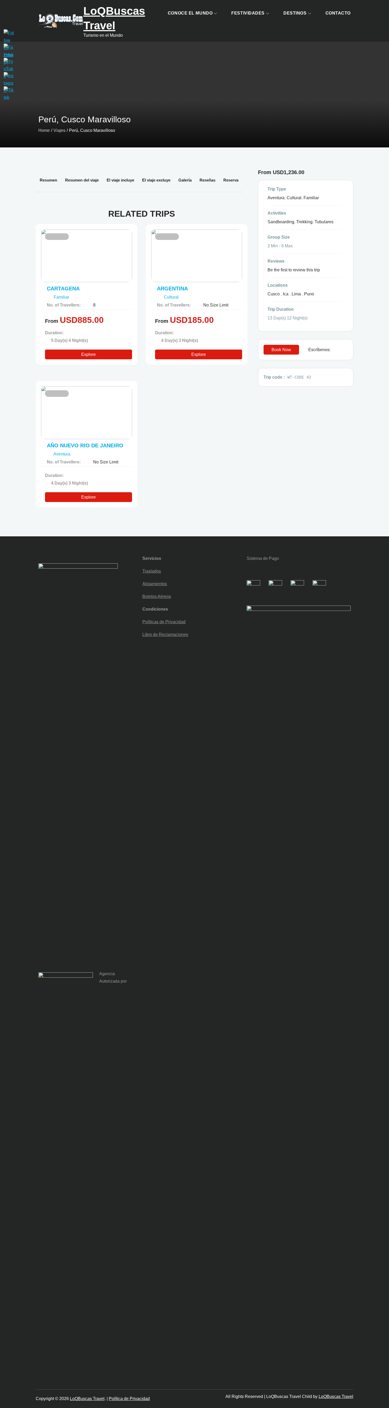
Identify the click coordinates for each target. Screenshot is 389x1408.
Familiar (61, 297)
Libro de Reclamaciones (165, 634)
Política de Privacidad (129, 1398)
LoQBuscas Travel (87, 1398)
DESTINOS (294, 13)
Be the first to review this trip (294, 270)
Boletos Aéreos (156, 596)
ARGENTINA (172, 288)
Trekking (304, 222)
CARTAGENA (63, 288)
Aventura (62, 454)
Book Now (281, 349)
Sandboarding (281, 222)
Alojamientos (154, 584)
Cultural (172, 297)
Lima (296, 294)
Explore (88, 354)
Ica (285, 294)
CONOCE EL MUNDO (190, 13)
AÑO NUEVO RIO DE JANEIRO (85, 445)
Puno (309, 294)
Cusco (274, 294)
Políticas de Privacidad (164, 622)
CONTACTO (338, 13)
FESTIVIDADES (248, 13)
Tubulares (324, 222)
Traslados (151, 571)
